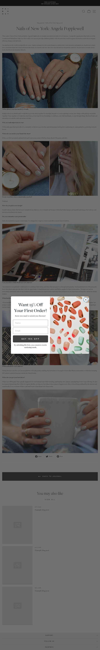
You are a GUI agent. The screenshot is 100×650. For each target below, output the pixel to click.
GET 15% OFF (30, 339)
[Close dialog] (85, 299)
